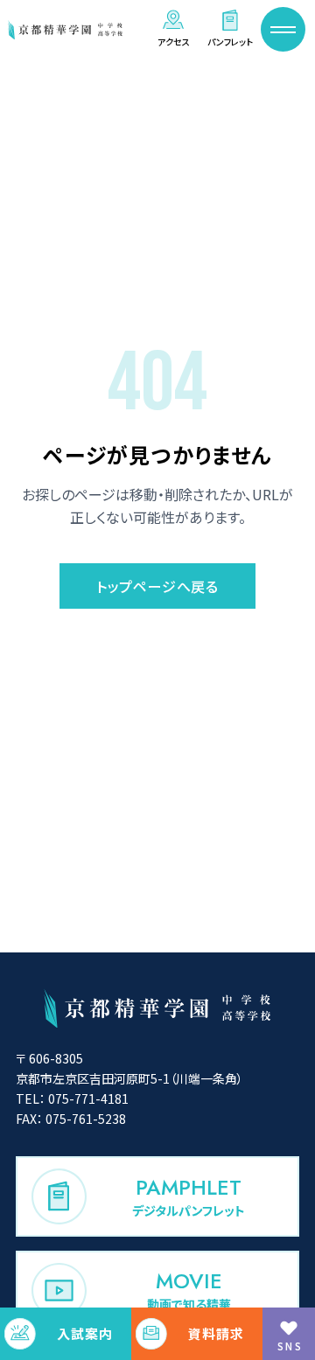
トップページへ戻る (157, 585)
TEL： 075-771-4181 (72, 1098)
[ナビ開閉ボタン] (283, 29)
